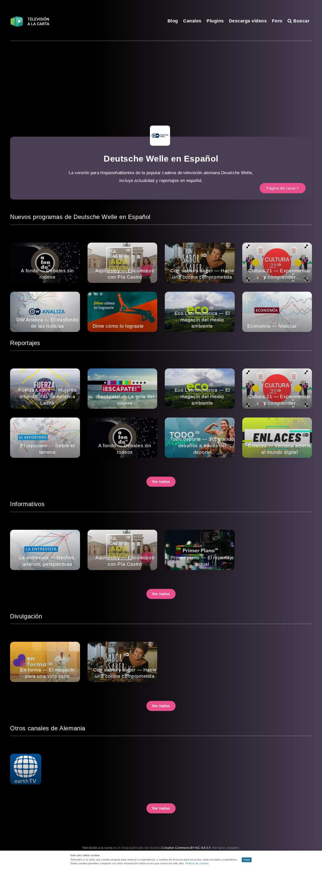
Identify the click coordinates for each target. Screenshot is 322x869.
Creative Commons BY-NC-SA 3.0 (186, 848)
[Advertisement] (161, 79)
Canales (192, 20)
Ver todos (161, 481)
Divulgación (26, 616)
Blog (173, 20)
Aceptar (247, 860)
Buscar (300, 20)
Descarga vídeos (248, 20)
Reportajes (25, 342)
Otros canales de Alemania (47, 728)
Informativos (27, 504)
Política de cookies (197, 863)
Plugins (215, 20)
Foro (277, 20)
